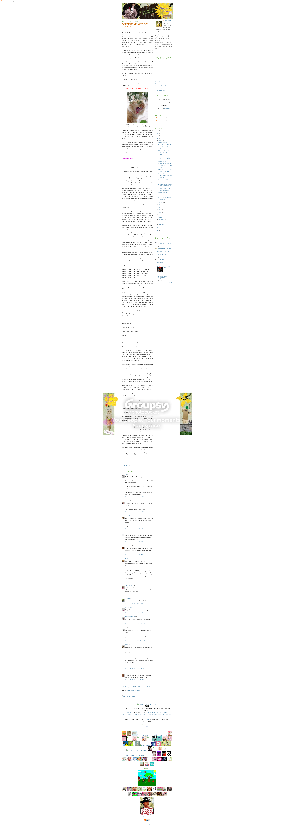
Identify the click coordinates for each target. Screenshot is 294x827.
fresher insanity (125, 687)
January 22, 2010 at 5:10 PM (134, 581)
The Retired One (129, 558)
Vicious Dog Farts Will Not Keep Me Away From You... (165, 146)
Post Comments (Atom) (134, 690)
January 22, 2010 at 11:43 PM (135, 640)
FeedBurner (167, 108)
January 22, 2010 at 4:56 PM (134, 554)
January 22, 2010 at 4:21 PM (134, 528)
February (161, 202)
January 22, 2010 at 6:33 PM (134, 594)
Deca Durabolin (160, 278)
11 (158, 227)
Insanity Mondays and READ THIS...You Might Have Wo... (165, 175)
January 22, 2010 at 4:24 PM (134, 541)
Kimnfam (128, 712)
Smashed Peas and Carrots (164, 242)
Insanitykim (167, 20)
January (161, 140)
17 (158, 230)
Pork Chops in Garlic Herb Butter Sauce (163, 261)
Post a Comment (126, 684)
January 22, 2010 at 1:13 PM (134, 496)
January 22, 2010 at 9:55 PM (134, 612)
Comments (160, 121)
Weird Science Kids (160, 90)
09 (158, 135)
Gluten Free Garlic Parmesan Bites (164, 244)
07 (158, 130)
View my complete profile (163, 51)
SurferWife (127, 545)
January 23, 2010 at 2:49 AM (135, 669)
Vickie (126, 644)
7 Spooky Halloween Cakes (167, 268)
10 (158, 138)
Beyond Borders (159, 81)
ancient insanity (149, 687)
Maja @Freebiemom (130, 616)
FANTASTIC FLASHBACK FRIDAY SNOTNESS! (135, 25)
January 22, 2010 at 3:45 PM (134, 511)
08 (158, 133)
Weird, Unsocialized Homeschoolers (162, 276)
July (160, 214)
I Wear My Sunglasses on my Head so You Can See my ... (165, 165)
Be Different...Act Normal (163, 266)
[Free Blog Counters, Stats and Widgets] (147, 727)
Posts (158, 118)
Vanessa (127, 501)
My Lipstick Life (129, 585)
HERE (147, 719)
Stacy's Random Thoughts (164, 248)
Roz (126, 673)
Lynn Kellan (128, 516)
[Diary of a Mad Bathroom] (169, 755)
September (161, 219)
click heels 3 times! (137, 687)
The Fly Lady (158, 88)
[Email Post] (129, 465)
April (160, 207)
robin (126, 532)
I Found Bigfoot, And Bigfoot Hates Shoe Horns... (163, 152)
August (160, 217)
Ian (126, 474)
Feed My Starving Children (162, 83)
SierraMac (127, 598)
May (160, 209)
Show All (170, 282)
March (160, 204)
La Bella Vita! (160, 259)
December (161, 224)
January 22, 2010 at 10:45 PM (135, 623)
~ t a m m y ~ (128, 607)
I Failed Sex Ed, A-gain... (164, 195)
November (161, 222)
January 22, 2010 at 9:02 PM (134, 603)
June (160, 212)
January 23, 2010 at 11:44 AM (135, 680)
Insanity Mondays (162, 142)
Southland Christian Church (162, 86)
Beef (148, 824)
